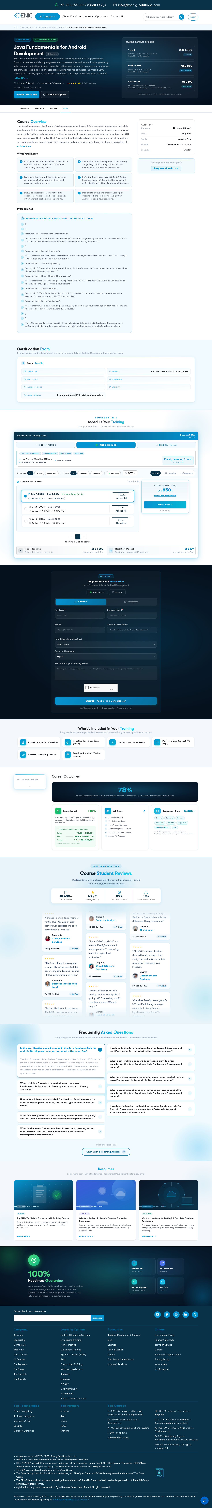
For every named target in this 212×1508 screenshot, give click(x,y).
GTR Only (114, 473)
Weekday (83, 473)
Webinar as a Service (72, 1369)
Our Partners (20, 1364)
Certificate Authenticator (121, 1359)
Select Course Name (117, 624)
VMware (65, 1431)
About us (18, 1335)
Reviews (53, 108)
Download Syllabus (56, 94)
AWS (63, 1416)
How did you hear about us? (68, 639)
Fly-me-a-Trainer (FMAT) (73, 1354)
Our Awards (20, 1379)
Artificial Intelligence (24, 1416)
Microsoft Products (117, 1364)
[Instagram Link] (176, 1314)
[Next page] (84, 536)
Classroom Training (71, 1349)
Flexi (63, 1359)
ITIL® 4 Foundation (117, 1433)
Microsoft (65, 1411)
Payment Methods (164, 1340)
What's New (161, 1364)
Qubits (111, 1354)
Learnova (66, 1379)
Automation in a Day (118, 1437)
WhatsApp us (98, 592)
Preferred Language (65, 651)
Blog (110, 1340)
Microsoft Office (22, 1421)
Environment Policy (164, 1335)
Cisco (64, 1421)
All (30, 473)
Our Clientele (20, 1354)
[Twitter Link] (195, 1314)
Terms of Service (163, 1345)
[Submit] (181, 17)
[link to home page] (23, 16)
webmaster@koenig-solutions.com (71, 1499)
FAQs (65, 108)
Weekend (96, 473)
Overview (24, 108)
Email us (119, 592)
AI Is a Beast (67, 1393)
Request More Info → (166, 168)
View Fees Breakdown (165, 495)
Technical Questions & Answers (124, 1335)
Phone (58, 624)
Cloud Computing (23, 1411)
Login (193, 17)
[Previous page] (71, 536)
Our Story (19, 1369)
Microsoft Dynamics (24, 1431)
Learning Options (94, 16)
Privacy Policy (162, 1359)
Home (16, 27)
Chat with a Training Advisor (105, 1151)
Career (158, 1349)
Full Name (60, 610)
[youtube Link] (157, 1314)
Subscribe (97, 1318)
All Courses (45, 16)
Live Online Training (71, 1340)
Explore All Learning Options (75, 1335)
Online (39, 473)
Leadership (20, 1340)
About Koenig (70, 16)
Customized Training (71, 1364)
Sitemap (112, 1345)
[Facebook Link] (167, 1314)
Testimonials (20, 1374)
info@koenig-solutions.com (139, 5)
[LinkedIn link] (185, 1314)
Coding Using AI (69, 1389)
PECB (63, 1426)
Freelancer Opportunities (168, 1354)
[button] (160, 53)
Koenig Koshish (116, 1349)
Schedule (39, 108)
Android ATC (27, 27)
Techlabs (65, 1374)
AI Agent (65, 1384)
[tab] (45, 445)
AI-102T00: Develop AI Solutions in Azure (128, 1428)
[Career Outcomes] (29, 786)
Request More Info (26, 94)
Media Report (162, 1369)
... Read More (21, 78)
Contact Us (117, 16)
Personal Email (115, 610)
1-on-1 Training (68, 1345)
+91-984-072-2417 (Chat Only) (82, 5)
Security (18, 1426)
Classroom (51, 473)
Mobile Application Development (49, 27)
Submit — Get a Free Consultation (106, 701)
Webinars (19, 1349)
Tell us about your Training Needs (71, 663)
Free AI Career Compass (73, 1398)
